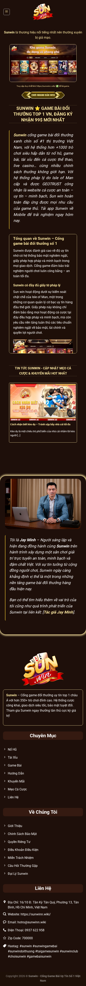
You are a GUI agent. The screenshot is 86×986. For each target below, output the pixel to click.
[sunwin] (43, 12)
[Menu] (6, 12)
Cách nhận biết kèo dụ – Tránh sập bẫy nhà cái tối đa (40, 424)
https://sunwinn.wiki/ (46, 86)
